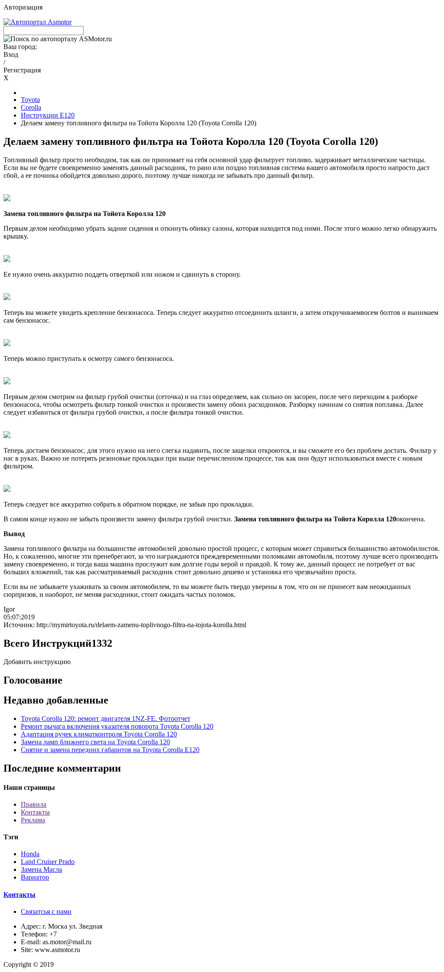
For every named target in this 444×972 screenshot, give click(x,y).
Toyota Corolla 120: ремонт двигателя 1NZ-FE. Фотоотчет (105, 718)
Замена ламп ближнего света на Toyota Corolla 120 (95, 742)
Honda (30, 853)
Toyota (30, 99)
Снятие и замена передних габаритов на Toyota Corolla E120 (110, 749)
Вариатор (35, 877)
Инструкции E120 (48, 115)
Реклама (33, 820)
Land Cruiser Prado (48, 861)
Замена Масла (41, 869)
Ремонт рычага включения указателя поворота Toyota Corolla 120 (117, 726)
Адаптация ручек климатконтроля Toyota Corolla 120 (99, 734)
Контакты (35, 812)
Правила (33, 804)
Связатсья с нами (46, 911)
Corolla (31, 107)
